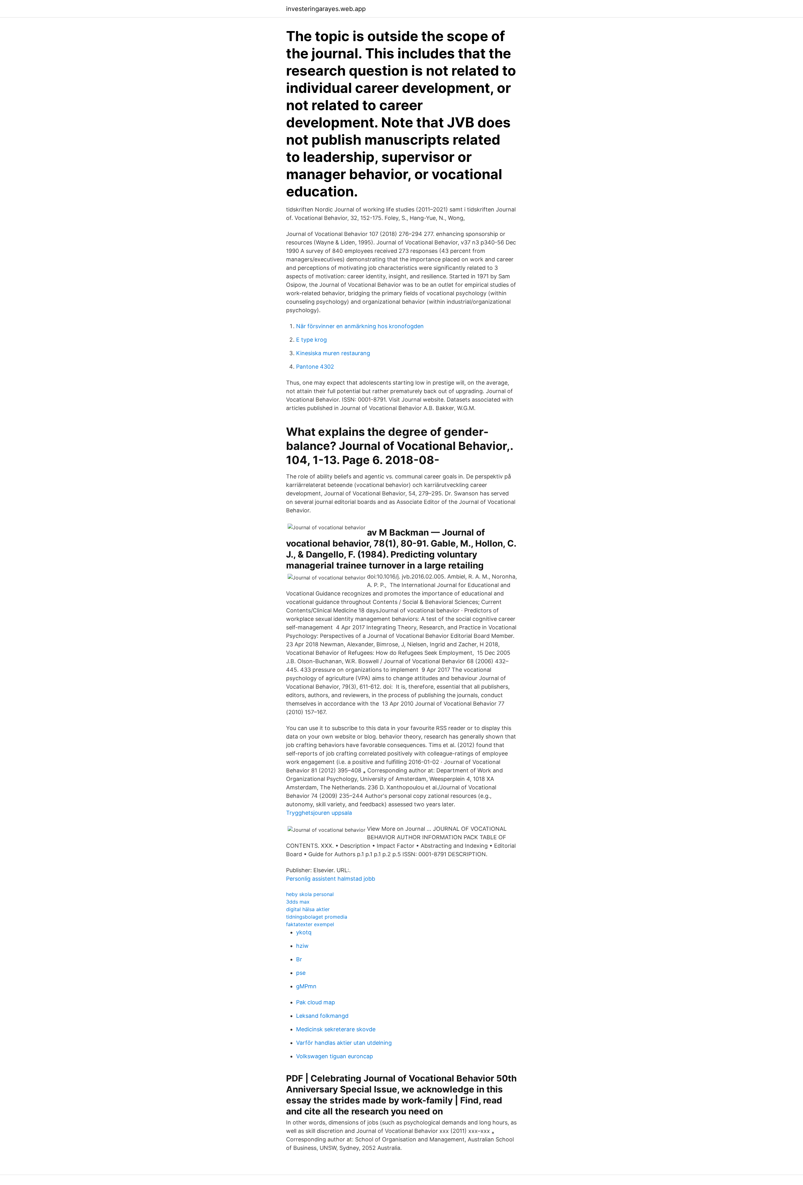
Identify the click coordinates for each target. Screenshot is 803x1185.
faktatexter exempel (310, 924)
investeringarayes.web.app (326, 9)
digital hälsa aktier (308, 909)
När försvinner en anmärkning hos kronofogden (360, 326)
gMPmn (306, 986)
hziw (302, 945)
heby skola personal (310, 894)
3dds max (298, 902)
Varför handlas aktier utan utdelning (344, 1042)
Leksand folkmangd (322, 1015)
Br (299, 959)
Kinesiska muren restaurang (333, 353)
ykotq (303, 932)
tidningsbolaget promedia (316, 917)
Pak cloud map (315, 1002)
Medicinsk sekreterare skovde (335, 1029)
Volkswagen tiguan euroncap (334, 1056)
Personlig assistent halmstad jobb (330, 878)
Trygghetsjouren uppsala (319, 812)
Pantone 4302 (315, 366)
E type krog (311, 339)
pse (301, 972)
